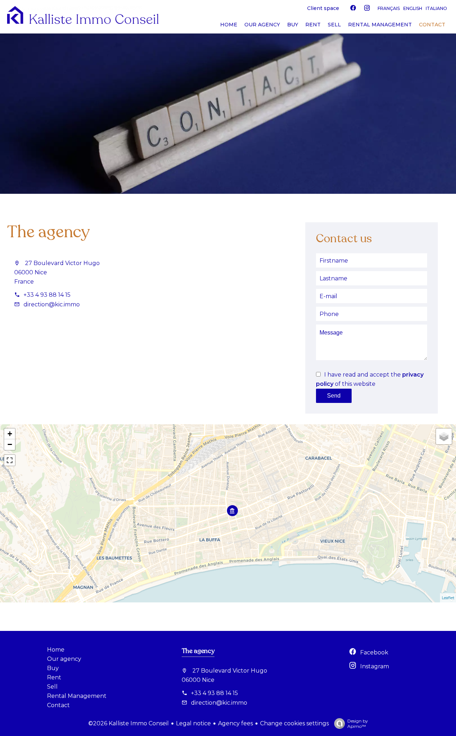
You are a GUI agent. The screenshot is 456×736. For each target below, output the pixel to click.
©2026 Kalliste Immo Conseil (128, 723)
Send (334, 396)
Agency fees (235, 723)
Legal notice (193, 723)
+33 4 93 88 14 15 (47, 294)
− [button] (9, 444)
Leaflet (448, 597)
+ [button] (9, 433)
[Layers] (444, 436)
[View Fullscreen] (9, 460)
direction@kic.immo (52, 304)
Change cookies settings (294, 723)
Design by (357, 723)
